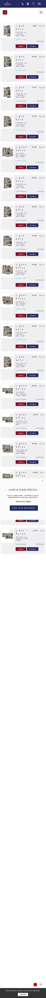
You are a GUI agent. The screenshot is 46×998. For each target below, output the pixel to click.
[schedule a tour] (33, 4)
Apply (21, 46)
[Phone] (23, 4)
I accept (23, 994)
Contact (32, 46)
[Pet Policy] (28, 4)
